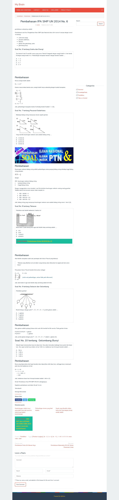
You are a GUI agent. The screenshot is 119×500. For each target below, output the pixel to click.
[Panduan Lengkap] (37, 436)
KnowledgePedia (82, 92)
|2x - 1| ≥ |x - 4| (48, 436)
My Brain (19, 4)
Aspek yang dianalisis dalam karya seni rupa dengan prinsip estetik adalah (64, 410)
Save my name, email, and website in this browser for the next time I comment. (37, 480)
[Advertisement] (90, 55)
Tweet (25, 400)
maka (16, 438)
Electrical (80, 89)
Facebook (18, 400)
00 (60, 436)
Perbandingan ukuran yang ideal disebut (44, 409)
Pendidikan (23, 436)
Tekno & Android (82, 98)
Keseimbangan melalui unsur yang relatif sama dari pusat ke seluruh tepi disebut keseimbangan (23, 411)
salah (20, 438)
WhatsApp (31, 400)
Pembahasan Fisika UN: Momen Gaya (25, 444)
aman (70, 436)
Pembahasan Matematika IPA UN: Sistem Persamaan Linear (62, 445)
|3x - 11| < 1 (55, 436)
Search (78, 21)
